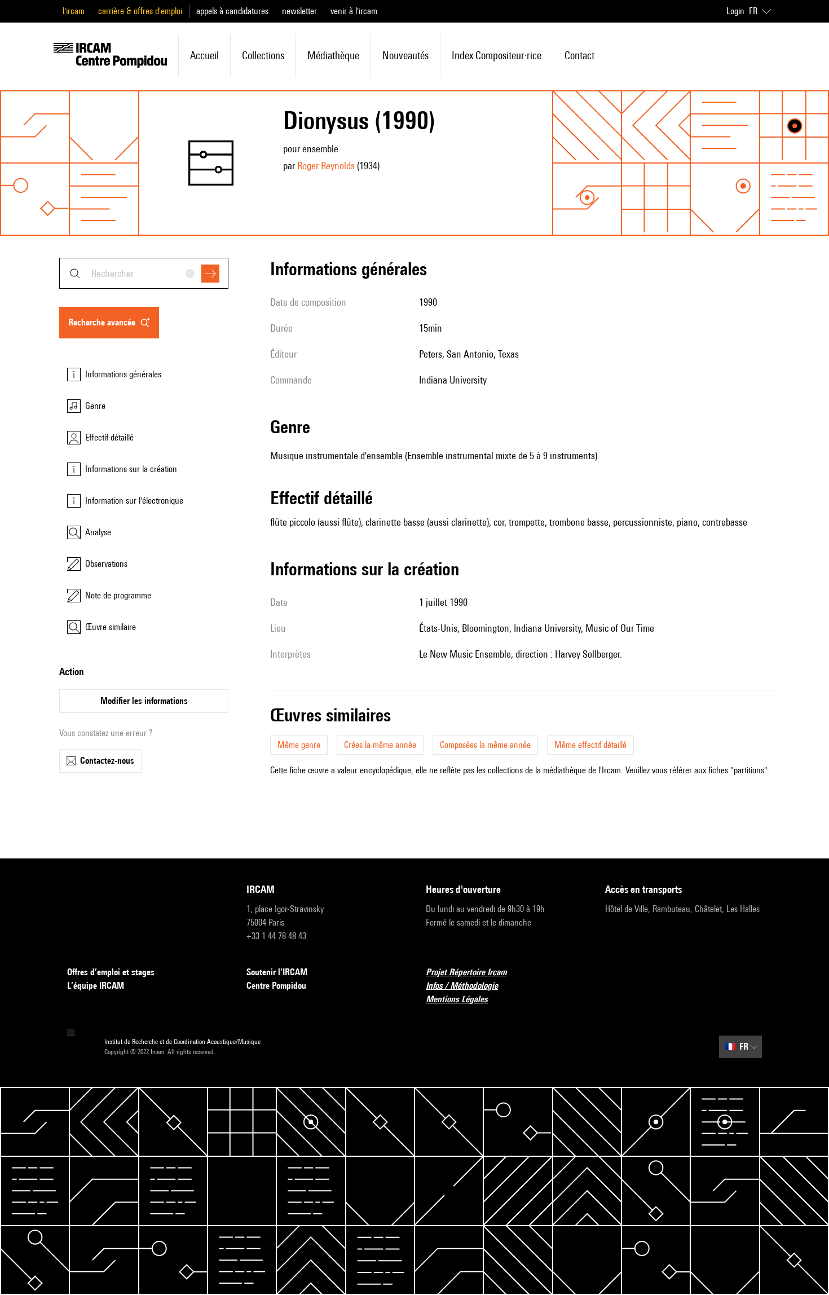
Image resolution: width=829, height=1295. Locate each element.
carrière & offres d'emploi (140, 11)
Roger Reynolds (326, 165)
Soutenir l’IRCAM (276, 972)
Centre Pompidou (276, 985)
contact (579, 55)
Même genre (298, 744)
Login (735, 11)
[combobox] (143, 273)
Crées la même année (380, 744)
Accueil (204, 55)
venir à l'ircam (353, 11)
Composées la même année (485, 744)
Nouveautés (405, 55)
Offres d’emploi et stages (111, 972)
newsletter (299, 11)
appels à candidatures (232, 11)
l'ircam (74, 11)
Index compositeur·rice (496, 55)
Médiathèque (333, 55)
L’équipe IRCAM (95, 985)
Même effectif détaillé (590, 744)
